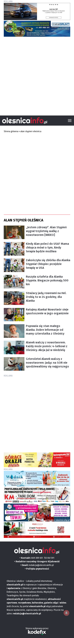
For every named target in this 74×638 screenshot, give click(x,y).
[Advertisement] (37, 74)
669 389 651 (37, 558)
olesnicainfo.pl (37, 606)
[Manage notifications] (66, 613)
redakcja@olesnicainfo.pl (41, 565)
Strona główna (11, 131)
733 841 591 (49, 558)
